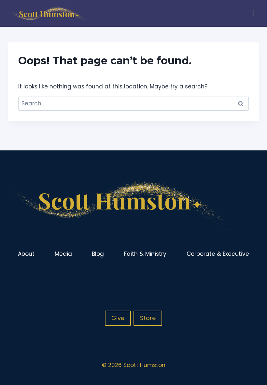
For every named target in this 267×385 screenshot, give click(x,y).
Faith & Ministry (145, 254)
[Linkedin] (253, 275)
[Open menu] (253, 13)
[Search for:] (133, 103)
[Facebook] (228, 275)
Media (63, 254)
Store (148, 318)
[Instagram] (240, 275)
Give (117, 318)
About (26, 254)
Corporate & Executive (218, 254)
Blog (98, 254)
